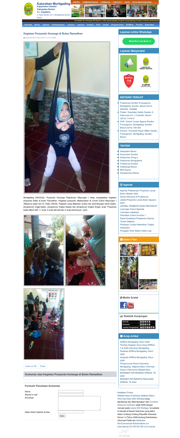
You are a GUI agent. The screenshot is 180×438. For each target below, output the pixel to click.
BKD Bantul (125, 169)
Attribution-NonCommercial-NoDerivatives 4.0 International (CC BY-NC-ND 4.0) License (136, 423)
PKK (98, 24)
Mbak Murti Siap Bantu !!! (140, 41)
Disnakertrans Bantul (129, 172)
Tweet (42, 366)
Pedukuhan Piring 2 (129, 157)
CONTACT (117, 2)
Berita (37, 24)
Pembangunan (58, 24)
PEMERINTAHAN (90, 2)
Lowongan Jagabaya (129, 212)
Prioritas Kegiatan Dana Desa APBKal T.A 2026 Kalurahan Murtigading (137, 346)
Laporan (80, 24)
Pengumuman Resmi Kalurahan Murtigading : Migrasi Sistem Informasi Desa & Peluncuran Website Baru (137, 366)
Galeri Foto (130, 239)
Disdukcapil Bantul (128, 166)
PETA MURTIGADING (142, 2)
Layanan (71, 24)
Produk (139, 24)
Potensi (90, 24)
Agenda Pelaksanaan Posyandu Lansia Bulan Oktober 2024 (137, 192)
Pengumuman (117, 24)
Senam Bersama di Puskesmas (134, 196)
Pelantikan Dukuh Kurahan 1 (133, 215)
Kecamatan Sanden (129, 154)
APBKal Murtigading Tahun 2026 (135, 341)
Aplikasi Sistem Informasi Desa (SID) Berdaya (136, 397)
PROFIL (76, 2)
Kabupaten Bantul (128, 151)
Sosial (106, 24)
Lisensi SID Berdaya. (139, 407)
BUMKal (129, 24)
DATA (127, 2)
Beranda (28, 24)
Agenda (45, 24)
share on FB (30, 366)
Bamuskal (149, 24)
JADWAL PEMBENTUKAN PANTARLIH (138, 205)
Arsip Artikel (130, 336)
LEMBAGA (105, 2)
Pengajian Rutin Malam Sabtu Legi (135, 230)
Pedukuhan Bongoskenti (131, 160)
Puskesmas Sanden (129, 163)
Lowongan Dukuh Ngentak (132, 208)
